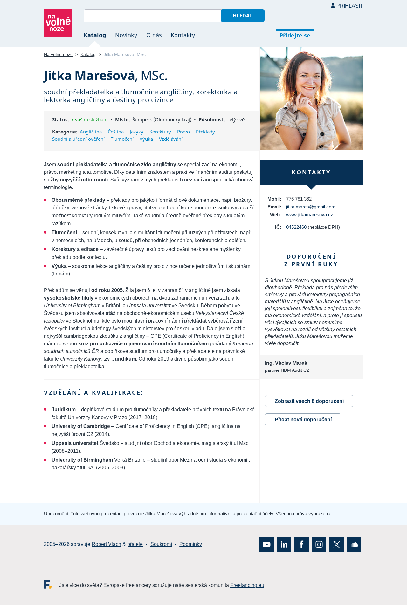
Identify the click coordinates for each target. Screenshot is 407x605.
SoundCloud (354, 544)
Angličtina (91, 131)
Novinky (126, 35)
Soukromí (161, 544)
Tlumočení (122, 139)
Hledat (242, 15)
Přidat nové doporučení (303, 419)
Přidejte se (294, 35)
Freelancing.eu (51, 584)
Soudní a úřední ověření (78, 139)
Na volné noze (58, 54)
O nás (154, 35)
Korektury (160, 131)
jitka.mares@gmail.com (310, 206)
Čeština (116, 131)
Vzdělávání (171, 139)
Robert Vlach (106, 544)
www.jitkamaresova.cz (309, 214)
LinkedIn (284, 544)
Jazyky (136, 131)
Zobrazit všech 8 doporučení (309, 401)
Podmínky (190, 544)
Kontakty (183, 35)
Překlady (205, 131)
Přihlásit (349, 6)
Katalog (95, 35)
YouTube (266, 544)
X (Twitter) (336, 544)
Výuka (146, 139)
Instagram (319, 544)
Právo (183, 131)
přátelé (135, 544)
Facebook (301, 544)
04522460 (296, 227)
